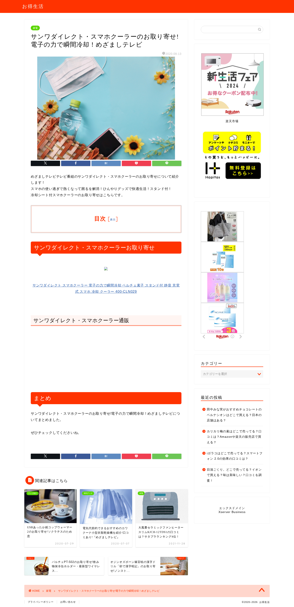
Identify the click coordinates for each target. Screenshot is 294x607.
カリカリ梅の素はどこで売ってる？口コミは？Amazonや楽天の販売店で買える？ (234, 437)
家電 (35, 28)
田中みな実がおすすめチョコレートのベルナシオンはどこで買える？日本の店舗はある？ (234, 415)
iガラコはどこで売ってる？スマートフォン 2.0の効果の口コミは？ (235, 456)
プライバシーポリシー (41, 602)
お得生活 (33, 6)
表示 (113, 219)
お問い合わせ (68, 602)
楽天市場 (232, 121)
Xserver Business (232, 512)
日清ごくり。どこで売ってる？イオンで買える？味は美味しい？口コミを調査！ (234, 475)
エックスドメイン (232, 508)
